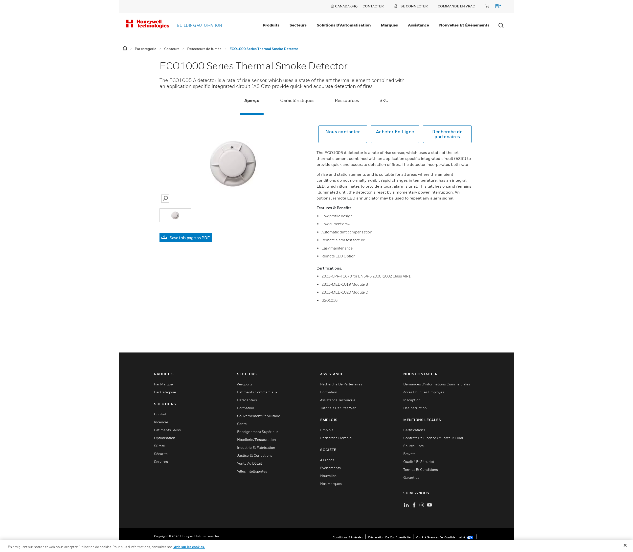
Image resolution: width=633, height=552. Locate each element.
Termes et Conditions (420, 469)
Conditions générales (348, 537)
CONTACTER (373, 6)
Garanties (411, 477)
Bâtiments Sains (167, 430)
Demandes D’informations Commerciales (436, 384)
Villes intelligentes (252, 471)
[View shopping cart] (496, 7)
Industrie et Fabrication (256, 447)
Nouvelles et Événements (464, 25)
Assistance (418, 25)
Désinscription (415, 408)
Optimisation (164, 438)
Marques (389, 25)
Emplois (326, 430)
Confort (160, 414)
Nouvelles (328, 476)
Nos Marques (331, 483)
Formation (245, 408)
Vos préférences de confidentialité (441, 537)
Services (161, 461)
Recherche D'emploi (336, 438)
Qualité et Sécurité (418, 461)
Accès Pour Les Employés (423, 392)
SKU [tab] (384, 100)
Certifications (414, 430)
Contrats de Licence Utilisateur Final (433, 438)
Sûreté (159, 446)
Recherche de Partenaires (341, 384)
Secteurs (298, 25)
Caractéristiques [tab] (297, 100)
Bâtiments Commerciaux (257, 392)
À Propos (327, 460)
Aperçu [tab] (252, 100)
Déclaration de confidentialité (389, 537)
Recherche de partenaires (447, 134)
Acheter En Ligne (395, 131)
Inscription (412, 400)
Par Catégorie (165, 392)
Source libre (413, 446)
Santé (242, 424)
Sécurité (161, 454)
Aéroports (244, 384)
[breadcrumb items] (125, 48)
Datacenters (247, 400)
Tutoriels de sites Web (338, 408)
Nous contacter (342, 131)
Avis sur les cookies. (189, 547)
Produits (271, 25)
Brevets (409, 454)
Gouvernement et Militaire (258, 416)
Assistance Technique (337, 400)
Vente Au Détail (249, 463)
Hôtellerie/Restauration (256, 439)
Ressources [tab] (347, 100)
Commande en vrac (456, 6)
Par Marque (163, 384)
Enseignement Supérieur (257, 431)
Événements (330, 468)
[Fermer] (625, 545)
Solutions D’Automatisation (344, 25)
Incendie (161, 422)
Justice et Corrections (254, 455)
